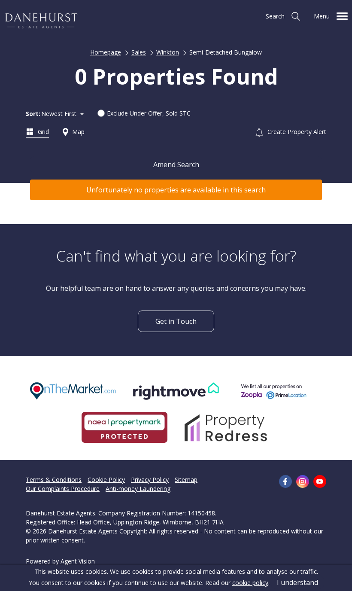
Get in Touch (176, 321)
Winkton (167, 52)
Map (77, 132)
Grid (42, 132)
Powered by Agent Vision (60, 561)
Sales (138, 52)
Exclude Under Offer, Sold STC (149, 113)
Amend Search (176, 164)
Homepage (105, 52)
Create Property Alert (296, 132)
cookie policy (250, 583)
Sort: (33, 114)
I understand (297, 582)
